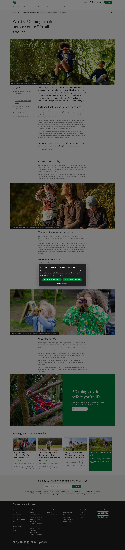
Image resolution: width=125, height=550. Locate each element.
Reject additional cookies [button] (72, 279)
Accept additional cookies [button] (52, 279)
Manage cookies (62, 283)
